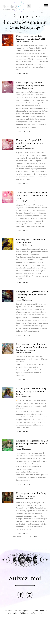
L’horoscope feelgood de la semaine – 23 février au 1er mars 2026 (29, 143)
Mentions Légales (21, 610)
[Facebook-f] (20, 595)
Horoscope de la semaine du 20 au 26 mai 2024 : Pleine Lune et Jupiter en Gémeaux (31, 347)
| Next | (35, 536)
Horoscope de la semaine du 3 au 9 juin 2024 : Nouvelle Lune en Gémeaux (32, 294)
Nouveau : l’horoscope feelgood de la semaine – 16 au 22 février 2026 (31, 195)
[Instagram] (29, 595)
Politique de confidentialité (31, 613)
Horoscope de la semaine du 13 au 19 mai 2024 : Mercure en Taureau (31, 391)
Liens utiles (7, 610)
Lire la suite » (23, 74)
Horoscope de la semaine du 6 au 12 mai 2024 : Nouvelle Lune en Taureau (32, 443)
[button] (46, 5)
